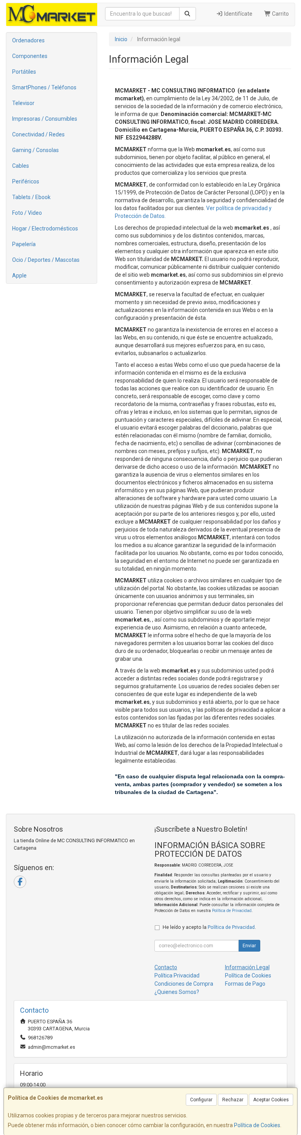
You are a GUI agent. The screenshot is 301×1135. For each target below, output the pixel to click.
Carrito (280, 14)
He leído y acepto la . (209, 927)
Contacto (165, 967)
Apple (19, 275)
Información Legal (247, 967)
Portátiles (24, 72)
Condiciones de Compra (183, 984)
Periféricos (25, 181)
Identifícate (237, 14)
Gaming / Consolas (35, 150)
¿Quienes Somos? (176, 992)
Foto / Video (27, 213)
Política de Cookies (257, 1125)
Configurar (201, 1099)
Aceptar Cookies (271, 1099)
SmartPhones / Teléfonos (44, 87)
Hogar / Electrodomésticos (45, 228)
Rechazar (232, 1099)
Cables (20, 166)
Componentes (29, 56)
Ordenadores (28, 40)
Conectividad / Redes (38, 134)
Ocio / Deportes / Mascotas (46, 260)
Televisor (23, 103)
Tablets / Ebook (31, 197)
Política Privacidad (176, 975)
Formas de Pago (245, 984)
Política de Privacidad (232, 910)
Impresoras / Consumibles (44, 119)
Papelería (24, 244)
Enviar (249, 945)
